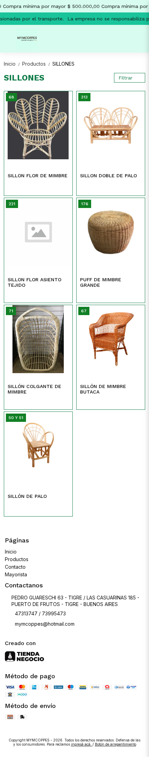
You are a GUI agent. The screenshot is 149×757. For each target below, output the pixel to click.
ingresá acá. (82, 744)
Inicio (12, 64)
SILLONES (63, 64)
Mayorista (16, 574)
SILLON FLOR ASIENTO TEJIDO (34, 282)
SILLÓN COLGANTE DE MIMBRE (34, 389)
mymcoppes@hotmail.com (44, 624)
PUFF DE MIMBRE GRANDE (100, 282)
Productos (36, 64)
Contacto (15, 567)
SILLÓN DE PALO (27, 496)
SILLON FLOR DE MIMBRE (38, 175)
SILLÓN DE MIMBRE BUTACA (103, 389)
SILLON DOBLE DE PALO (108, 175)
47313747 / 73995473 (40, 613)
